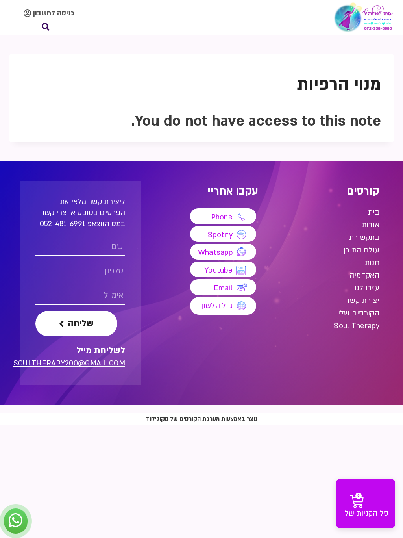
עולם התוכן (361, 250)
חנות (372, 263)
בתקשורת (364, 238)
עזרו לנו (367, 288)
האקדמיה (364, 275)
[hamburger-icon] (309, 18)
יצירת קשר (362, 301)
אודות (370, 225)
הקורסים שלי (358, 313)
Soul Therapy (356, 326)
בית (373, 212)
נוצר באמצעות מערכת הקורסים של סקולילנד (201, 419)
